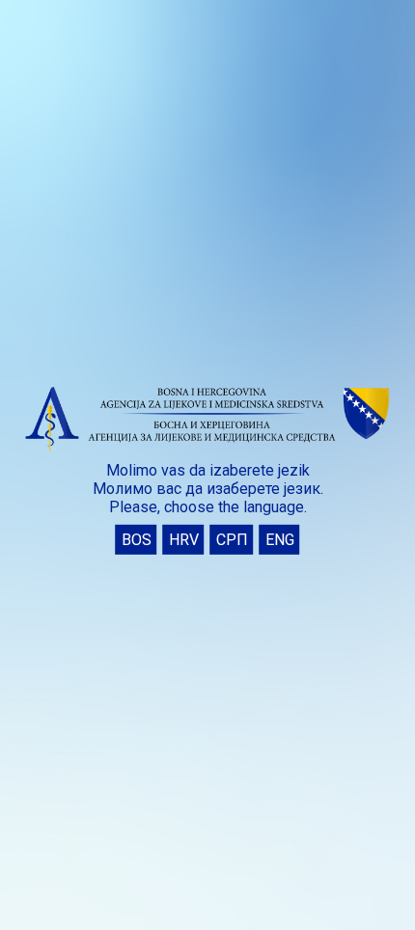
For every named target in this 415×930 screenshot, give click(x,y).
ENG (279, 540)
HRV (184, 540)
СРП (232, 540)
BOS (137, 540)
